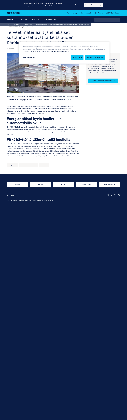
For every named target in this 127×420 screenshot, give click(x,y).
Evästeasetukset (29, 57)
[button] (75, 5)
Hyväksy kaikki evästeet (95, 57)
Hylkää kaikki (77, 57)
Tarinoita (34, 20)
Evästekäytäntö (51, 51)
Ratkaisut (10, 20)
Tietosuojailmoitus (63, 51)
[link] (93, 5)
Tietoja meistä (48, 20)
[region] (64, 53)
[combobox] (107, 20)
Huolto (22, 20)
